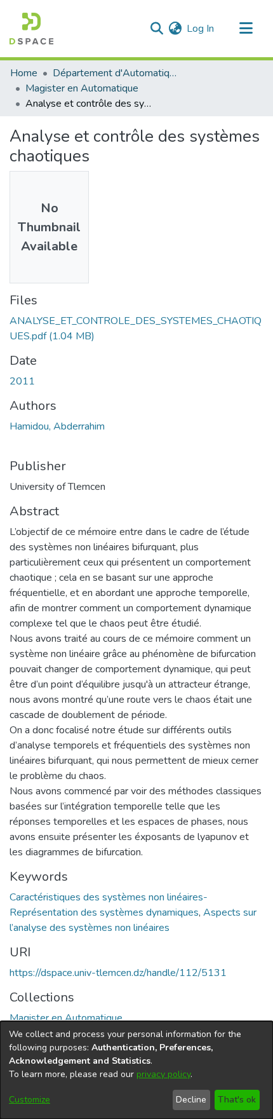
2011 (22, 381)
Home (23, 73)
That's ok (237, 1100)
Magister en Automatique (81, 88)
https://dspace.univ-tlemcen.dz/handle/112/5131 (118, 973)
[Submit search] (156, 28)
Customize (29, 1100)
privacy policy (163, 1074)
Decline (191, 1100)
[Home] (31, 28)
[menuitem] (175, 28)
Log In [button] (201, 29)
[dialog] (136, 1070)
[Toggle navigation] (245, 29)
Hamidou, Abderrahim (57, 426)
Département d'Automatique (116, 73)
